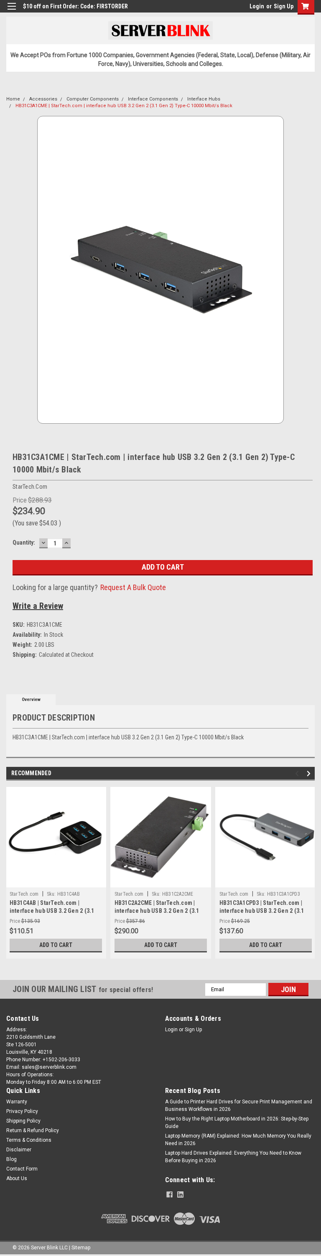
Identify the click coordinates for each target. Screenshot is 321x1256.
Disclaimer (18, 1150)
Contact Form (22, 1169)
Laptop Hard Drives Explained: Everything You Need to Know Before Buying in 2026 (233, 1156)
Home (13, 99)
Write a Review (38, 606)
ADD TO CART (55, 945)
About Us (16, 1178)
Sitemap (80, 1248)
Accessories (43, 99)
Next (310, 773)
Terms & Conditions (28, 1140)
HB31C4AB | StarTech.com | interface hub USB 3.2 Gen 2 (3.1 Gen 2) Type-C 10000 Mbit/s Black (53, 910)
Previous (298, 773)
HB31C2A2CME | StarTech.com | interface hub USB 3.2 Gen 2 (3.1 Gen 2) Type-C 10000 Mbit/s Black (158, 910)
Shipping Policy (23, 1121)
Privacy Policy (22, 1111)
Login (257, 6)
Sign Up (283, 6)
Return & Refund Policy (32, 1130)
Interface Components (153, 99)
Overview (31, 699)
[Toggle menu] (11, 11)
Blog (11, 1159)
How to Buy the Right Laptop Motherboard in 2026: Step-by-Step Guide (236, 1122)
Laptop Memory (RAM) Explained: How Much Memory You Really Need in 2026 (238, 1139)
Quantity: (24, 542)
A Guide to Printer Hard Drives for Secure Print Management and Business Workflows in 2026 (238, 1105)
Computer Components (92, 99)
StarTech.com (24, 894)
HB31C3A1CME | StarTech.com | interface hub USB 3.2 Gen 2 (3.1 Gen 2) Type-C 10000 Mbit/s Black (123, 105)
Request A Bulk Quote (133, 587)
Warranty (16, 1102)
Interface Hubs (203, 99)
